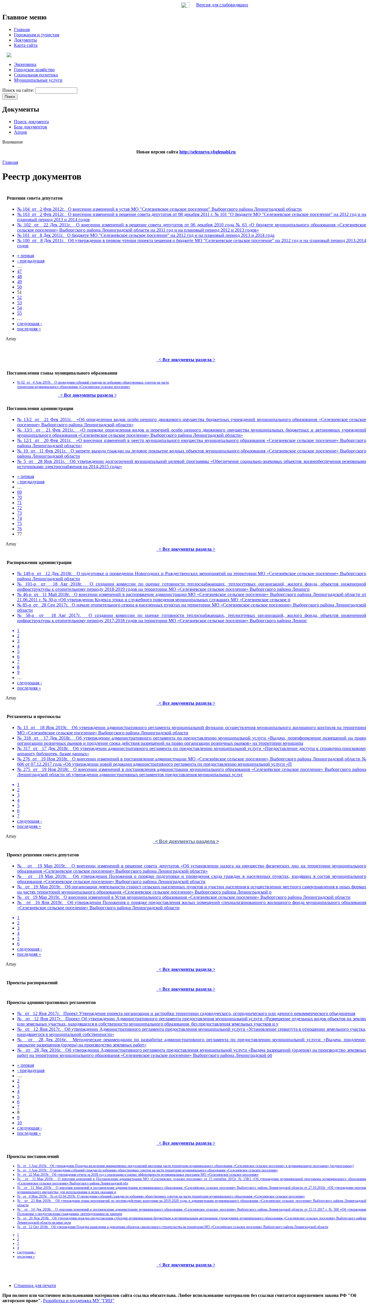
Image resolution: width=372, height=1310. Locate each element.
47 (19, 271)
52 (19, 297)
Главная (10, 162)
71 (19, 502)
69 (19, 492)
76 (19, 528)
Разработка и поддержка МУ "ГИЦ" (79, 1300)
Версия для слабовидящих (222, 4)
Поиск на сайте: (18, 90)
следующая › (29, 323)
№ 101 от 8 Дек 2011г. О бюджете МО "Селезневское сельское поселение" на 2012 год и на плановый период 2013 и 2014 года (145, 235)
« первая (25, 255)
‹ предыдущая (30, 260)
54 (19, 307)
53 (19, 302)
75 (19, 523)
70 (19, 497)
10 (19, 1122)
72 (19, 507)
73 (19, 513)
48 (19, 276)
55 (19, 313)
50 (19, 286)
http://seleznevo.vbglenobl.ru (207, 151)
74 (19, 518)
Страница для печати (35, 1285)
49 (19, 281)
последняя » (29, 328)
